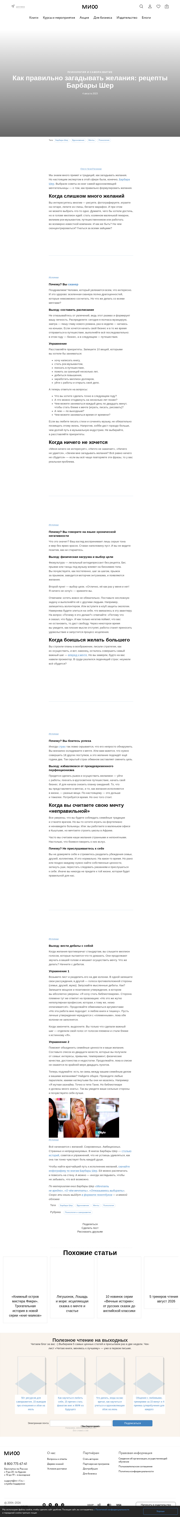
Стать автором (90, 1459)
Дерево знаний (55, 1464)
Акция (84, 17)
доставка (20, 7)
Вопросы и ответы (57, 1459)
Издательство (127, 17)
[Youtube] (44, 1504)
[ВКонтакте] (50, 1504)
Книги (33, 17)
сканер (73, 284)
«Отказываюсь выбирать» (106, 1190)
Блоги (146, 17)
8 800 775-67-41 (15, 1464)
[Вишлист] (158, 6)
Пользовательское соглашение (135, 1466)
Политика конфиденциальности (136, 1471)
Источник (54, 277)
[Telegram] (62, 1504)
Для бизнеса (103, 17)
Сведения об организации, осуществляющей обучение (143, 1460)
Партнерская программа (96, 1464)
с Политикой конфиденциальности (111, 1509)
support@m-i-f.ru (13, 1481)
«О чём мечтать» (76, 1190)
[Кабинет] (150, 6)
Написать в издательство (156, 1505)
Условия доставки (57, 1468)
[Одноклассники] (56, 1504)
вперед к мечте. (78, 655)
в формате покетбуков (97, 1194)
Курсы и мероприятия (59, 17)
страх (62, 746)
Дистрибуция (90, 1468)
